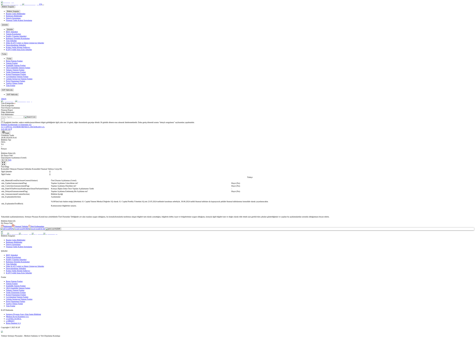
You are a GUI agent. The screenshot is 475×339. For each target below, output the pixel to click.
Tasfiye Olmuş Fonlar (14, 83)
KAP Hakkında (12, 94)
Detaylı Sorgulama (13, 18)
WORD (26, 229)
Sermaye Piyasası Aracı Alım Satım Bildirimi (23, 314)
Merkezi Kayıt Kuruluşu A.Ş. (17, 316)
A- (7, 160)
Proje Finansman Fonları (15, 81)
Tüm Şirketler (11, 41)
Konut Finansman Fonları (16, 74)
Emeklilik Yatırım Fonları (16, 65)
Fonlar (9, 59)
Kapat (7, 133)
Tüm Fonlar (10, 85)
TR (2, 99)
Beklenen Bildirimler (14, 16)
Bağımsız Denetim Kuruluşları (18, 38)
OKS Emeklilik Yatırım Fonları (18, 68)
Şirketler (10, 29)
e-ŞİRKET (10, 321)
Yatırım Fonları (12, 63)
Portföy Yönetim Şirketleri (16, 36)
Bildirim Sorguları (13, 11)
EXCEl (42, 229)
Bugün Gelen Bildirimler (15, 14)
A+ (3, 160)
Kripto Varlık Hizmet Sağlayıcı (18, 47)
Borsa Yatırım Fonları (14, 61)
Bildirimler (7, 226)
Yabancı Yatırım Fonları (15, 70)
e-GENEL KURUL (14, 319)
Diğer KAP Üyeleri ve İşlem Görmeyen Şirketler (25, 43)
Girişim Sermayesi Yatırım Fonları (19, 79)
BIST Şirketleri (12, 32)
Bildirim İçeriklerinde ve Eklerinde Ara (16, 125)
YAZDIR (57, 229)
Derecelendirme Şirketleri (16, 45)
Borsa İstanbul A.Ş (13, 323)
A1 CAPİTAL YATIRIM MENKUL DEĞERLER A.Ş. (23, 127)
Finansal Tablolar (21, 226)
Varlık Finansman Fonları (16, 72)
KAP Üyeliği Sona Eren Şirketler (19, 50)
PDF (11, 229)
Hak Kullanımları (37, 226)
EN (40, 4)
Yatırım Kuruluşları (13, 34)
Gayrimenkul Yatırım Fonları (17, 77)
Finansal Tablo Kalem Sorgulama (19, 20)
